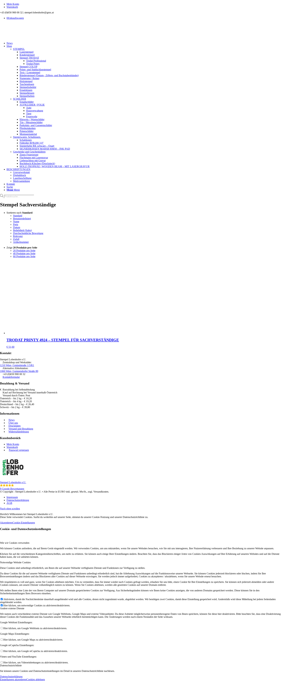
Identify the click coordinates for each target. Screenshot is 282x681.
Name (16, 221)
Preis (15, 224)
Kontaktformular (11, 377)
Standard (17, 215)
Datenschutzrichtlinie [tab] (11, 665)
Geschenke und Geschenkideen (29, 151)
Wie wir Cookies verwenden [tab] (14, 542)
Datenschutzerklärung (11, 676)
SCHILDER (19, 98)
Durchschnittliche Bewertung (28, 233)
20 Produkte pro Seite (24, 250)
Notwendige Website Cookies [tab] (15, 562)
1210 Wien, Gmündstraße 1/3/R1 (17, 365)
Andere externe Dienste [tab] (12, 608)
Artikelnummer (21, 242)
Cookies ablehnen (35, 679)
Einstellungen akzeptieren (13, 679)
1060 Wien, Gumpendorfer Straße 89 (19, 371)
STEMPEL (19, 49)
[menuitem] (144, 4)
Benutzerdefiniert (22, 218)
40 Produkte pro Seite (24, 253)
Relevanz (18, 236)
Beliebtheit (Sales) (22, 230)
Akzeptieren (6, 522)
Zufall (16, 239)
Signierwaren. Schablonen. (27, 137)
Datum (16, 227)
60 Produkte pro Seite (24, 256)
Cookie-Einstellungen (24, 522)
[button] (141, 472)
